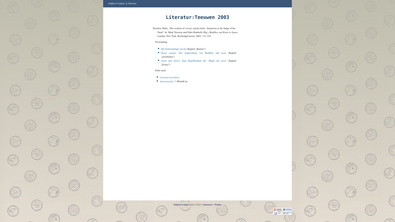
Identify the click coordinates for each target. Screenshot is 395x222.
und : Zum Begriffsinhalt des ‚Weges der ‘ (194, 60)
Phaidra (218, 205)
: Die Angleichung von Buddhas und (193, 52)
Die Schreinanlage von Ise (173, 48)
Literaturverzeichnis (169, 77)
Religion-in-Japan (116, 3)
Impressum (208, 205)
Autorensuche (166, 81)
